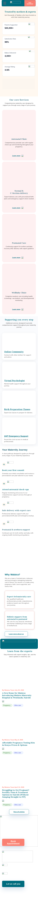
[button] (4, 3)
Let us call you (13, 884)
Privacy (33, 898)
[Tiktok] (29, 892)
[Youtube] (15, 892)
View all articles (19, 812)
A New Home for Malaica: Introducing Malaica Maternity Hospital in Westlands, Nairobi (16, 695)
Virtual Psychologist (14, 380)
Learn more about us (16, 634)
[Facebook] (6, 892)
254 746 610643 (13, 868)
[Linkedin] (20, 892)
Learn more (16, 156)
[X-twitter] (25, 892)
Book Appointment (30, 3)
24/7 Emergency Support (16, 436)
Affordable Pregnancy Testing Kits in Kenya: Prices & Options (18, 743)
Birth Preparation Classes (17, 409)
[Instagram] (10, 892)
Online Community (14, 351)
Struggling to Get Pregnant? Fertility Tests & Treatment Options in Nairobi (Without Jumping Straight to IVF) (15, 793)
